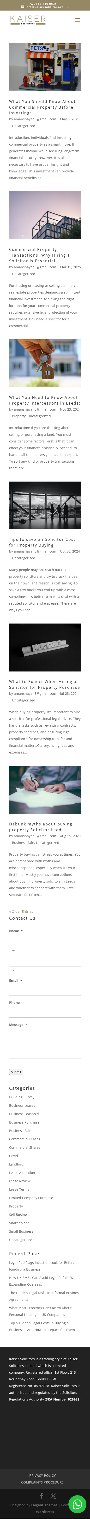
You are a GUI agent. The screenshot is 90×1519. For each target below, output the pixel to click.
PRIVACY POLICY (42, 1475)
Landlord (16, 1164)
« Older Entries (21, 911)
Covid (13, 1156)
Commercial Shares (24, 1147)
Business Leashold (24, 1114)
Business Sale (23, 842)
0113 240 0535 (45, 4)
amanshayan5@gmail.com (35, 119)
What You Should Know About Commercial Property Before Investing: (42, 107)
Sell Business (19, 1214)
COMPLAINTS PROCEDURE (42, 1482)
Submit (16, 1072)
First (12, 951)
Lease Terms (19, 1189)
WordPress (45, 1511)
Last (12, 970)
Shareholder (19, 1223)
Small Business (21, 1231)
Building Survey (21, 1097)
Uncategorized (23, 126)
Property (19, 416)
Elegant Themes (44, 1505)
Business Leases (22, 1105)
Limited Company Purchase (31, 1197)
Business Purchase (24, 1122)
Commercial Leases (24, 1139)
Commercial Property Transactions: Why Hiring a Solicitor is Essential (39, 255)
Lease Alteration (22, 1172)
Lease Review (19, 1181)
